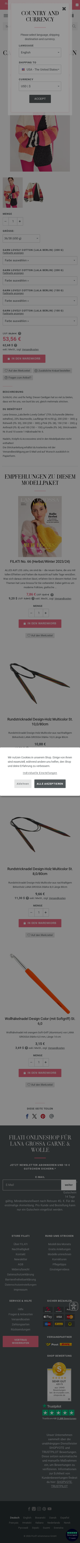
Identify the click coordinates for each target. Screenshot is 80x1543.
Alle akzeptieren (50, 783)
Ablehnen (23, 783)
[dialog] (40, 771)
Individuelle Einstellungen (40, 772)
